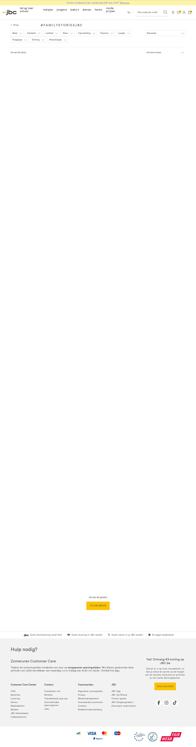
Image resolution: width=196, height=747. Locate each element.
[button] (30, 9)
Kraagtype (17, 39)
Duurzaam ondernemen (123, 706)
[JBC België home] (9, 12)
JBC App (116, 691)
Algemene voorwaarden (90, 691)
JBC (113, 684)
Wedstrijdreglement (88, 698)
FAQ (13, 691)
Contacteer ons (52, 691)
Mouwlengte (55, 39)
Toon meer (98, 605)
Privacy (81, 695)
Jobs (46, 709)
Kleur (65, 33)
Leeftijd (49, 33)
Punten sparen (118, 698)
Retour (14, 702)
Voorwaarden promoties (90, 702)
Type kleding (84, 33)
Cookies (82, 706)
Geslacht (31, 33)
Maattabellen (17, 706)
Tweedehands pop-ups (56, 698)
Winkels (48, 695)
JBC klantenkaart (19, 713)
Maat (14, 33)
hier (117, 670)
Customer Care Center (23, 684)
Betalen (15, 709)
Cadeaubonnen (18, 717)
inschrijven (165, 686)
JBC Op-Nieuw (119, 695)
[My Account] (184, 12)
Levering (15, 698)
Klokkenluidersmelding (90, 709)
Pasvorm (104, 33)
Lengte (121, 33)
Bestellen (16, 695)
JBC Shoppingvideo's (122, 702)
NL (129, 12)
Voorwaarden (85, 684)
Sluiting (36, 39)
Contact (48, 684)
